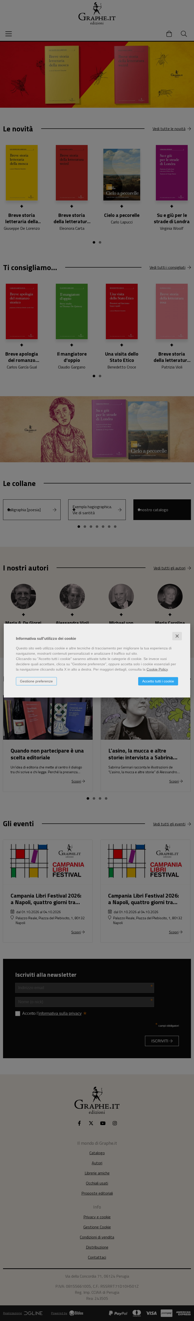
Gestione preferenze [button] (36, 681)
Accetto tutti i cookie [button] (158, 681)
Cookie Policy (157, 669)
